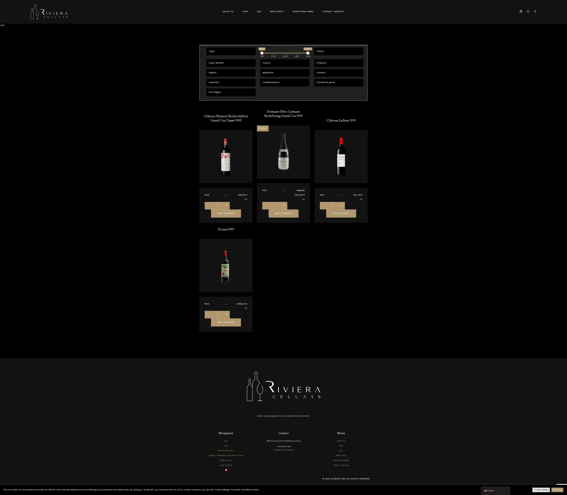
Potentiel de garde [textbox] (325, 83)
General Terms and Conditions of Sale (226, 455)
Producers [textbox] (321, 63)
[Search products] (534, 12)
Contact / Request (322, 11)
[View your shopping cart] (520, 12)
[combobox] (231, 51)
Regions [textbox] (212, 73)
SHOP (252, 11)
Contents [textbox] (320, 73)
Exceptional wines (296, 11)
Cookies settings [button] (541, 489)
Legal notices (226, 465)
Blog (226, 446)
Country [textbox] (267, 63)
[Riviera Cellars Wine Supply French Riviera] (49, 11)
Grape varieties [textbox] (216, 63)
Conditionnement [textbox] (271, 83)
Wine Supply (275, 11)
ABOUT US (239, 11)
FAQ (261, 11)
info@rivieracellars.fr (283, 450)
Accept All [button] (557, 489)
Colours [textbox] (320, 51)
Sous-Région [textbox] (215, 92)
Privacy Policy (226, 460)
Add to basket (226, 213)
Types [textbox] (212, 51)
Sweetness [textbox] (214, 83)
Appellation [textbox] (268, 73)
